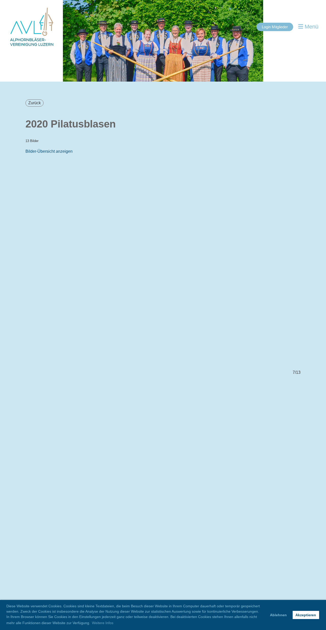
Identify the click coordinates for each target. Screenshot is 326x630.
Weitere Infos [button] (102, 623)
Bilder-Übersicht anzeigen (49, 151)
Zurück (34, 103)
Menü (310, 26)
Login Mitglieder (275, 27)
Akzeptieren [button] (305, 615)
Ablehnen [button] (278, 615)
